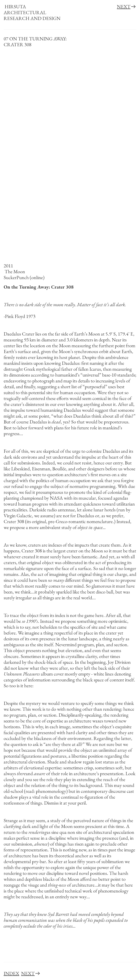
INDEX (11, 973)
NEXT (123, 6)
